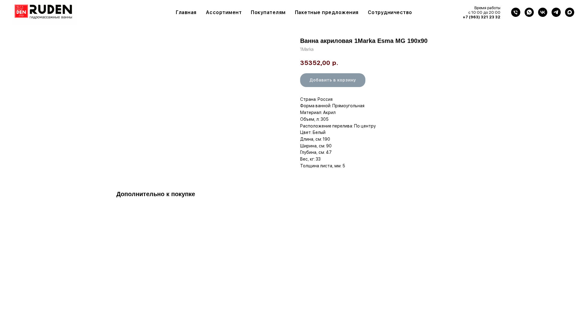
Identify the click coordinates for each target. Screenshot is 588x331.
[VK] (542, 12)
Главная (186, 12)
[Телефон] (515, 12)
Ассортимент (224, 12)
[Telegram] (556, 12)
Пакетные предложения (327, 12)
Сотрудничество (390, 12)
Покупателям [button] (268, 12)
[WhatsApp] (529, 12)
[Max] (569, 12)
